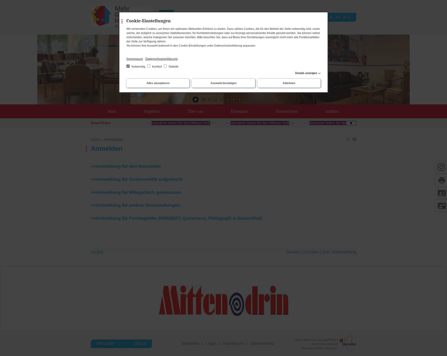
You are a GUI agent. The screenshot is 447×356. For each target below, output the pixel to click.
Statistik (173, 66)
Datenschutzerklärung (161, 59)
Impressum (134, 59)
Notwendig (138, 66)
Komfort (157, 66)
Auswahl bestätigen (223, 83)
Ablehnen (289, 83)
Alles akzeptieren (157, 83)
